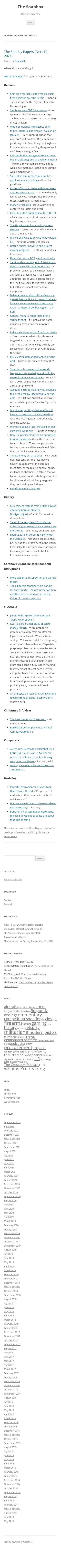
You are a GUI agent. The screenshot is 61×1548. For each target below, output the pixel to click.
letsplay (33, 1027)
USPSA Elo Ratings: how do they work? (23, 928)
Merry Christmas (13, 76)
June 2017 (9, 1356)
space (17, 1059)
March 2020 (10, 1221)
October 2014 (11, 1488)
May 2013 (9, 1521)
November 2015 (12, 1434)
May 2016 (9, 1410)
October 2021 (11, 1142)
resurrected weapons (22, 1054)
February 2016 (11, 1422)
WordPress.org (11, 1101)
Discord (8, 904)
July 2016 (8, 1401)
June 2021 (9, 1159)
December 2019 (12, 1233)
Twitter (7, 900)
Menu (30, 22)
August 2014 (10, 1496)
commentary (29, 1015)
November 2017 (12, 1336)
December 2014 (12, 1480)
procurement (18, 1047)
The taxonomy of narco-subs (26, 455)
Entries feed (10, 1093)
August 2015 (10, 1447)
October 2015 (11, 1438)
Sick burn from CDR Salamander (28, 110)
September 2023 (12, 1122)
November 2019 (12, 1237)
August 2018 (10, 1299)
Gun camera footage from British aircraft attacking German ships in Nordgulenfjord (33, 510)
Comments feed (12, 1097)
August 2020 (10, 1200)
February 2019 (11, 1274)
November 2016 (12, 1385)
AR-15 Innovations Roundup (31, 974)
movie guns (11, 1037)
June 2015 (9, 1455)
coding (10, 1015)
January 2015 (10, 1475)
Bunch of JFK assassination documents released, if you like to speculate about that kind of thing (32, 815)
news (30, 1036)
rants (30, 1051)
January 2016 (10, 1426)
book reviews (24, 1011)
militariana (16, 1032)
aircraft (10, 1006)
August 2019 (10, 1249)
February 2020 (11, 1225)
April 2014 (9, 1500)
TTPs (42, 1065)
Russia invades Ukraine (15, 937)
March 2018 (10, 1319)
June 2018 (9, 1307)
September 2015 (12, 1443)
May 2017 (9, 1360)
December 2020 (12, 1184)
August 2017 (10, 1348)
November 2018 (12, 1286)
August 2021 (10, 1151)
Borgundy (39, 1010)
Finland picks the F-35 (22, 258)
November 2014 (12, 1484)
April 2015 (9, 1463)
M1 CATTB (28, 961)
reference (40, 1051)
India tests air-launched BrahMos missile (33, 332)
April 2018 (9, 1315)
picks (7, 1043)
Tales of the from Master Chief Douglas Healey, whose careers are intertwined (33, 526)
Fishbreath (20, 61)
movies (22, 1036)
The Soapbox (30, 6)
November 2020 (12, 1188)
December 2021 (12, 1134)
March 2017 (10, 1369)
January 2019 (10, 1278)
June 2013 (9, 1517)
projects (39, 1047)
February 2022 (11, 1130)
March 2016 (10, 1418)
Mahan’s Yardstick (20, 204)
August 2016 (10, 1397)
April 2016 (9, 1414)
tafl (37, 1058)
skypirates (9, 1059)
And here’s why (46, 258)
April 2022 (9, 1126)
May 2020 (9, 1212)
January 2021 (10, 1179)
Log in (7, 1089)
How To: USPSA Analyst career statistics (24, 924)
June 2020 (9, 1208)
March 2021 (10, 1171)
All (30, 828)
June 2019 (9, 1258)
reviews (46, 1054)
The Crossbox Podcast (21, 1064)
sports (23, 1059)
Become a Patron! (13, 879)
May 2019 (9, 1262)
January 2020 (10, 1229)
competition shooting (22, 1018)
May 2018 (9, 1311)
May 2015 (9, 1459)
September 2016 (12, 1393)
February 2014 (11, 1504)
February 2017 (11, 1373)
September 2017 (12, 1344)
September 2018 (12, 1295)
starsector (30, 1059)
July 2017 (8, 1352)
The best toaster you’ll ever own (28, 719)
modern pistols (42, 1032)
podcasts (17, 1043)
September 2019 (12, 1245)
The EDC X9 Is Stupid (21, 978)
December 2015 (12, 1430)
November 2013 (12, 1508)
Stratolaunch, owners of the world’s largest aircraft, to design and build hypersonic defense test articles (32, 373)
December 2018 (12, 1282)
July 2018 (8, 1303)
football (27, 1023)
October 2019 (11, 1241)
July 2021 (8, 1155)
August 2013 (10, 1512)
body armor (10, 1011)
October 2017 (11, 1340)
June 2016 (9, 1406)
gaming (39, 1023)
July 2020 (8, 1204)
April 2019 (9, 1266)
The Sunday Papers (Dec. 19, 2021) (26, 53)
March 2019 (10, 1270)
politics (28, 1043)
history (10, 1027)
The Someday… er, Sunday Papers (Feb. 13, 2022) (28, 941)
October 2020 (11, 1192)
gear (49, 1024)
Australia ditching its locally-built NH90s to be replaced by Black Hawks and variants (33, 394)
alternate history (26, 1007)
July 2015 (8, 1451)
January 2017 (10, 1377)
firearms (13, 1023)
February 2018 (11, 1323)
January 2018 (10, 1327)
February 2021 (11, 1175)
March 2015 (10, 1467)
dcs (43, 1019)
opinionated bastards (20, 1040)
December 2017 (12, 1332)
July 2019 (8, 1253)
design (51, 1018)
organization (45, 1040)
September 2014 (12, 1492)
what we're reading (24, 1069)
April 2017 (9, 1364)
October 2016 (11, 1389)
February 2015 (11, 1471)
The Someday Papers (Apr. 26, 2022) (22, 932)
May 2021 (9, 1163)
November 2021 (12, 1138)
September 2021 (12, 1147)
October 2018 (11, 1290)
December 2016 (12, 1381)
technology (45, 1059)
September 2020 (12, 1196)
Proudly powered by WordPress (19, 1541)
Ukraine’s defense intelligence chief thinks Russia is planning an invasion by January (33, 131)
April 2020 (9, 1216)
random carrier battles (15, 1051)
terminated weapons (16, 1061)
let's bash (21, 1028)
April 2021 (9, 1167)
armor (40, 1006)
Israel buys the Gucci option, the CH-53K (33, 213)
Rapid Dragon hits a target (25, 488)
